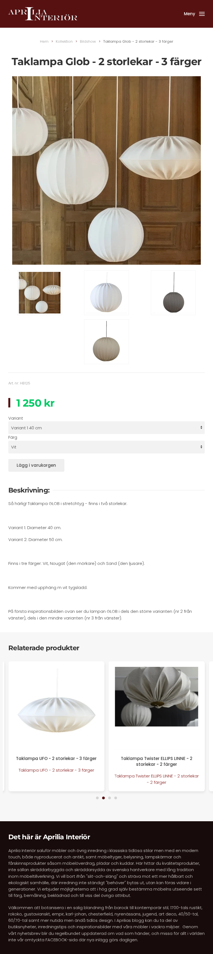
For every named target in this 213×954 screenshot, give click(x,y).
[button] (194, 14)
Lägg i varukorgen (36, 465)
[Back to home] (43, 14)
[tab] (97, 798)
